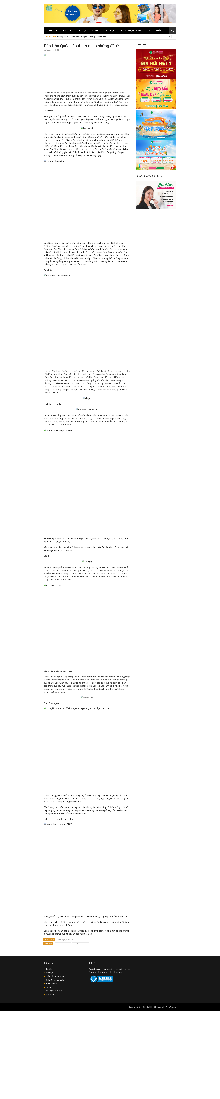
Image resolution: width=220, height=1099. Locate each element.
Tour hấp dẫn (51, 983)
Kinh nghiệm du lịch (65, 939)
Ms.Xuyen (47, 50)
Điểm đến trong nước (55, 976)
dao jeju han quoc (63, 944)
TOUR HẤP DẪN (154, 30)
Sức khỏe (50, 994)
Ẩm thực (49, 972)
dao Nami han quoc (80, 944)
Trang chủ (52, 30)
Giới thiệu (68, 30)
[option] (115, 36)
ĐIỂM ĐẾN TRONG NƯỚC (103, 30)
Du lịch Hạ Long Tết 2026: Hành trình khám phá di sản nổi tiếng (84, 36)
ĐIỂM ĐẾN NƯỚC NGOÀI (131, 30)
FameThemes (171, 1007)
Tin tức (82, 30)
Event (48, 987)
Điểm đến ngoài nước (55, 980)
